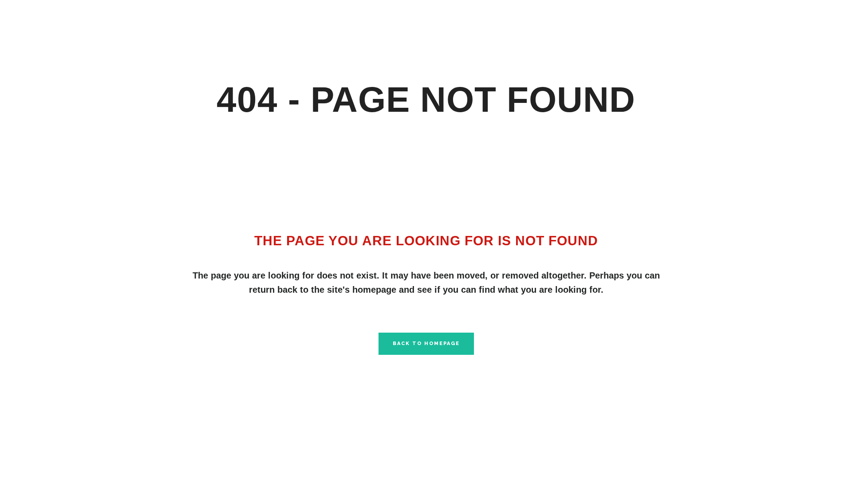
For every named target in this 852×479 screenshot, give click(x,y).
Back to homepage (426, 343)
